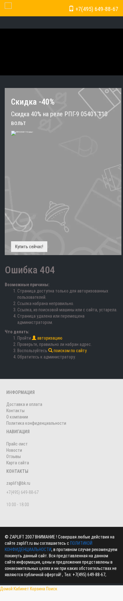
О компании (17, 416)
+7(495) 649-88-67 (96, 9)
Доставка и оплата (24, 404)
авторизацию (49, 338)
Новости (14, 450)
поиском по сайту (69, 350)
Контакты (15, 410)
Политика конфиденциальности (36, 423)
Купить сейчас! (29, 246)
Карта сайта (17, 462)
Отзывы (13, 456)
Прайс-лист (17, 443)
